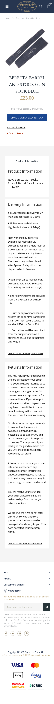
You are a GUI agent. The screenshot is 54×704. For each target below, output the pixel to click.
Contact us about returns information (25, 543)
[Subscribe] (46, 607)
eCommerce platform (12, 655)
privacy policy (44, 620)
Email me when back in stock (27, 117)
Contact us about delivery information (25, 353)
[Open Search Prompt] (41, 6)
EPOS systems (32, 655)
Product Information (16, 127)
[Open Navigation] (7, 6)
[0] (49, 6)
